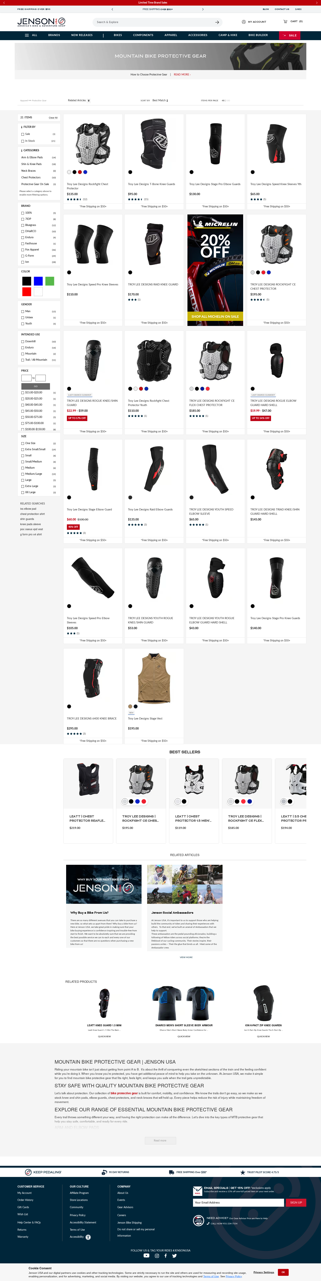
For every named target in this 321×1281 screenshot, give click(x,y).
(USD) (299, 9)
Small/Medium (40, 461)
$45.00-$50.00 (40, 411)
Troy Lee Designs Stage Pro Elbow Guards (215, 184)
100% (40, 213)
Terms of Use (211, 1276)
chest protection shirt (32, 514)
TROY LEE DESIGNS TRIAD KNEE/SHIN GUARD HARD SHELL (274, 511)
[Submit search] (217, 22)
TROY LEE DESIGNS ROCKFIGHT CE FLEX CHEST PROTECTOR (212, 403)
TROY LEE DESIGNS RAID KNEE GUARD (153, 284)
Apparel (171, 35)
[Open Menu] (82, 22)
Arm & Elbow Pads (38, 157)
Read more (160, 1140)
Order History (25, 1200)
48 (223, 100)
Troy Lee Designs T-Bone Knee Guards (151, 184)
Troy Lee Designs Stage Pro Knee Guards (275, 618)
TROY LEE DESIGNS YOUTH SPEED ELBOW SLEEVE (211, 511)
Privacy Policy (234, 1276)
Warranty (22, 1237)
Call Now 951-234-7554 (223, 1223)
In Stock (30, 141)
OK (283, 1272)
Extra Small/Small (40, 449)
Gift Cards (23, 1207)
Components (143, 35)
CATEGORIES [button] (31, 150)
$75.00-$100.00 (40, 423)
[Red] (26, 291)
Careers (121, 1215)
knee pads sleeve (30, 524)
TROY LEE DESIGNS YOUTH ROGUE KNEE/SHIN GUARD (150, 620)
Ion (40, 262)
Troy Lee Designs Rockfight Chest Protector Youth (148, 403)
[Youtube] (147, 1257)
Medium (40, 468)
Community (76, 1207)
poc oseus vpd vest (31, 529)
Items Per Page (209, 100)
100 (228, 100)
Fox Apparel (40, 249)
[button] (39, 127)
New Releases (82, 35)
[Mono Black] (136, 706)
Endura (40, 237)
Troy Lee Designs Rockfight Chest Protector (87, 186)
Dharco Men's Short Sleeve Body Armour (184, 1025)
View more (186, 957)
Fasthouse (40, 243)
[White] (38, 291)
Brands (54, 35)
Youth (40, 323)
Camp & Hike (228, 35)
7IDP (40, 219)
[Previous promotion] (112, 9)
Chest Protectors (38, 177)
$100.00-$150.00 (40, 429)
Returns (21, 1230)
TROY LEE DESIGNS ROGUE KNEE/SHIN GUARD (92, 403)
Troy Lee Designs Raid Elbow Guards (150, 509)
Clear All (53, 117)
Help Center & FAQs (29, 1222)
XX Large (40, 492)
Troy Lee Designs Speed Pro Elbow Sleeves (88, 620)
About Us (122, 1193)
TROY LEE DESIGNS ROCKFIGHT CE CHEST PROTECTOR (273, 286)
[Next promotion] (203, 9)
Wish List (22, 1214)
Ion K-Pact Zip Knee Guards (263, 1025)
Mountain (40, 353)
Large (40, 480)
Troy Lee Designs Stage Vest (145, 718)
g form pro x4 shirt (31, 534)
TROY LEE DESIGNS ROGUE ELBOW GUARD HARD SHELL (273, 403)
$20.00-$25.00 (40, 398)
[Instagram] (158, 1257)
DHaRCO (40, 231)
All (34, 35)
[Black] (26, 281)
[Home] (41, 22)
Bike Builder (258, 35)
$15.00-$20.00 (40, 392)
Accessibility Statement (83, 1222)
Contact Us (282, 9)
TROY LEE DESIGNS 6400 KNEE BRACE (92, 718)
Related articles (77, 100)
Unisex (40, 317)
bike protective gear (124, 1093)
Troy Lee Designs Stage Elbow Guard (89, 509)
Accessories (197, 35)
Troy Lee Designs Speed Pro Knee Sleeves (92, 284)
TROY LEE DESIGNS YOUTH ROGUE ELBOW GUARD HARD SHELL (211, 620)
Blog (266, 9)
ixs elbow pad (28, 508)
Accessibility (77, 1237)
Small (40, 455)
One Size (40, 443)
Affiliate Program (79, 1193)
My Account (24, 1193)
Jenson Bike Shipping (129, 1223)
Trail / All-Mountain (40, 360)
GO (36, 386)
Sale (293, 35)
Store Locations (79, 1200)
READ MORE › (182, 74)
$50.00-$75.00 (40, 417)
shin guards (27, 519)
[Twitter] (175, 1257)
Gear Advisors (125, 1207)
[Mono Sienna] (130, 706)
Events (121, 1200)
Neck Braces (38, 171)
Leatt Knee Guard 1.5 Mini (104, 1025)
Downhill (40, 341)
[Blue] (38, 281)
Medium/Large (40, 474)
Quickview (104, 1036)
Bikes (118, 35)
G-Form (40, 256)
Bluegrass (40, 225)
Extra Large (40, 486)
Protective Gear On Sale (38, 184)
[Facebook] (166, 1257)
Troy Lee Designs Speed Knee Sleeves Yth (275, 184)
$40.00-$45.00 (40, 405)
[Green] (49, 281)
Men (40, 311)
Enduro (40, 347)
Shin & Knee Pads (38, 164)
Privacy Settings (264, 1272)
